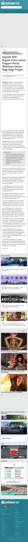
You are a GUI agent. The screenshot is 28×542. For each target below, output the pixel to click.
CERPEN (3, 535)
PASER (17, 524)
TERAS (16, 509)
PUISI (3, 534)
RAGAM (3, 529)
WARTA (2, 520)
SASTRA (2, 532)
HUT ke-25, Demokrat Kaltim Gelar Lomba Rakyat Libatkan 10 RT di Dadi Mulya (12, 430)
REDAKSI (2, 511)
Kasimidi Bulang (19, 53)
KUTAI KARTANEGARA (20, 521)
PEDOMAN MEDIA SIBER (5, 514)
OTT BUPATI (5, 52)
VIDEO (16, 535)
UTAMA (3, 521)
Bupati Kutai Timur (6, 53)
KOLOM (16, 515)
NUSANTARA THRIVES (19, 517)
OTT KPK (10, 52)
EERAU (17, 528)
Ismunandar (13, 53)
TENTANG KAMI (4, 509)
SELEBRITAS (17, 512)
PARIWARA (17, 532)
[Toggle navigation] (3, 11)
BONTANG (18, 526)
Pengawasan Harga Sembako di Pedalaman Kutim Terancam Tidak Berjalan (13, 162)
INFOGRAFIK (17, 534)
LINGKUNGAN (4, 526)
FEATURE (16, 514)
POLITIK (3, 523)
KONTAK (2, 512)
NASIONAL (17, 511)
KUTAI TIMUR (18, 523)
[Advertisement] (14, 29)
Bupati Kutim (15, 52)
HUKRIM (3, 524)
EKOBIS (3, 528)
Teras (2, 46)
